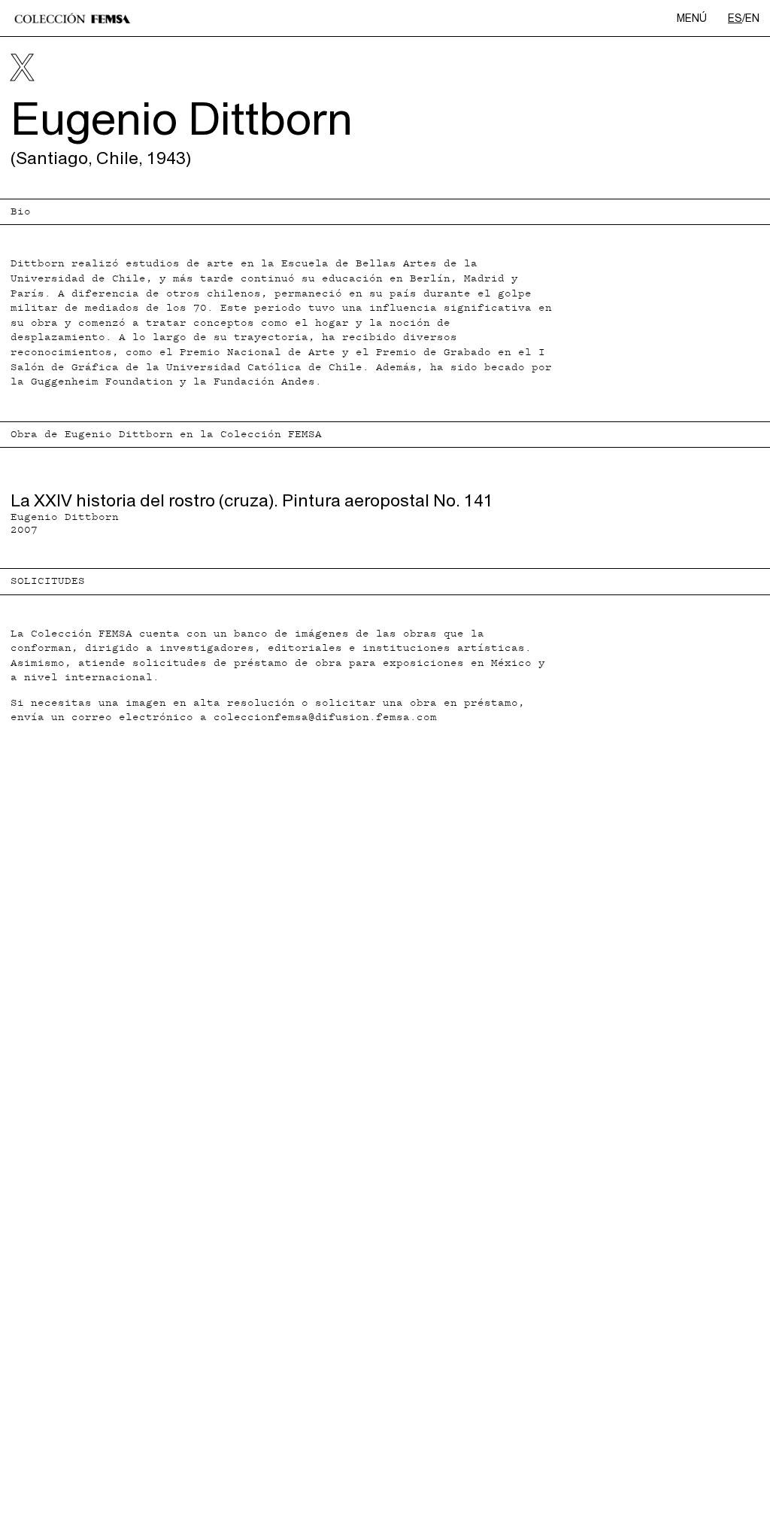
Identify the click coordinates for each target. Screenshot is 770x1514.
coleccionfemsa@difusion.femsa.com (325, 717)
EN (752, 18)
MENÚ (692, 18)
